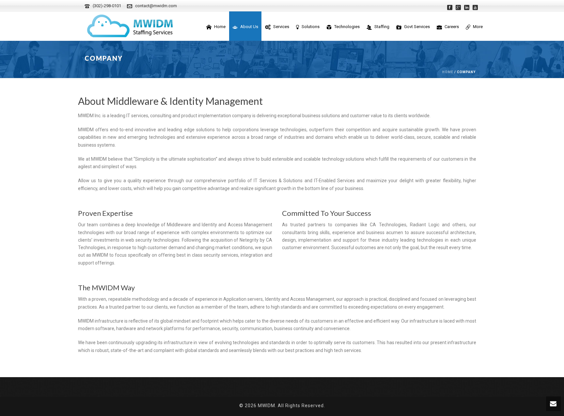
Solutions (311, 26)
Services (281, 26)
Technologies (347, 26)
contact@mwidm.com (156, 5)
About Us (249, 26)
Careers (452, 26)
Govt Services (417, 26)
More (478, 26)
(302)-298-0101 (107, 5)
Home (220, 26)
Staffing (381, 26)
